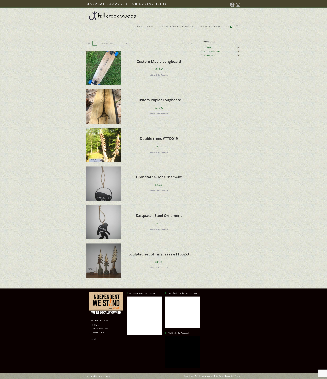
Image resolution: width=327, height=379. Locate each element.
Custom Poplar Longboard (158, 99)
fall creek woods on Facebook (142, 293)
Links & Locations (205, 376)
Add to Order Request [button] (159, 75)
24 (188, 43)
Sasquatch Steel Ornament (159, 215)
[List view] (94, 43)
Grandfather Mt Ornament (159, 177)
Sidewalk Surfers (210, 55)
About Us (194, 376)
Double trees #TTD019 (159, 138)
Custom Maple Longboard (159, 61)
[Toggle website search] (237, 26)
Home (186, 376)
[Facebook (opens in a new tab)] (232, 5)
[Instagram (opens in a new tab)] (237, 5)
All (192, 43)
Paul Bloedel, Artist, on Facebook (182, 293)
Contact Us (229, 376)
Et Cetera (207, 47)
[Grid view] (89, 43)
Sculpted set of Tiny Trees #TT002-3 (159, 254)
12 (185, 43)
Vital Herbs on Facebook (178, 333)
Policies (237, 376)
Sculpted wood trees (212, 51)
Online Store (218, 376)
